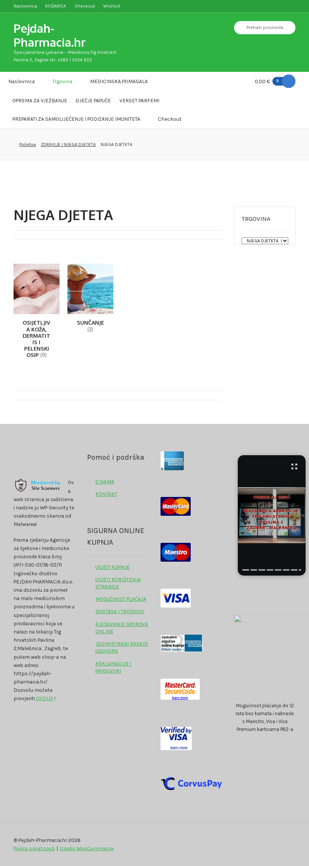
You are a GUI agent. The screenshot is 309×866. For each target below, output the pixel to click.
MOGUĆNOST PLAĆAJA (120, 599)
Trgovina (62, 81)
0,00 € (267, 81)
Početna (27, 144)
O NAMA (104, 482)
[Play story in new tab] (272, 515)
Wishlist (111, 6)
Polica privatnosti (34, 848)
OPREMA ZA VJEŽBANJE (39, 100)
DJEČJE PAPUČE (93, 100)
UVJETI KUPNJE (112, 567)
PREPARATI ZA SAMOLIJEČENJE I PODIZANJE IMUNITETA (76, 119)
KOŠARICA (55, 6)
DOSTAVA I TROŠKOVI (119, 611)
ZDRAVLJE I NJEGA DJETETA (68, 144)
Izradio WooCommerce (86, 848)
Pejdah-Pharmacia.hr (50, 35)
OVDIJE (44, 698)
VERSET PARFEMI (139, 100)
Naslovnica (25, 6)
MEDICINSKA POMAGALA (119, 81)
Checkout (85, 6)
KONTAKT (106, 494)
